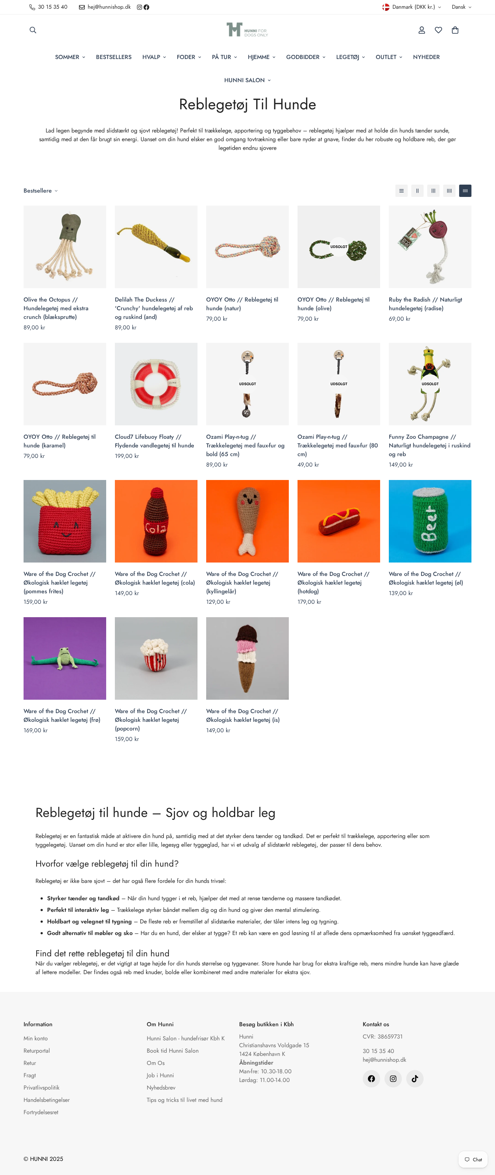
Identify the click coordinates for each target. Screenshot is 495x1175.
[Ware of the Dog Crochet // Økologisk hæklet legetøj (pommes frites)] (65, 521)
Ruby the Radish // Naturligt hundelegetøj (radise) (425, 303)
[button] (455, 30)
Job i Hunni (160, 1075)
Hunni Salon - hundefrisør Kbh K (186, 1038)
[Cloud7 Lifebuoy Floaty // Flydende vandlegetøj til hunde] (156, 384)
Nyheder (426, 57)
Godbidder (303, 57)
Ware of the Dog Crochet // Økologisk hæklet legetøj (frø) (62, 715)
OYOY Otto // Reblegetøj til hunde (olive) (334, 303)
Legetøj (347, 57)
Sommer (67, 57)
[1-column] (401, 191)
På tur (221, 57)
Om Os (156, 1063)
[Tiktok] (415, 1078)
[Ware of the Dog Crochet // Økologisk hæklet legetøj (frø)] (65, 658)
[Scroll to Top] (481, 1135)
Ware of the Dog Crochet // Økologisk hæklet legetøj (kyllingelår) (242, 582)
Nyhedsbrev (161, 1087)
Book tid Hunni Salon (173, 1050)
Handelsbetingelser (47, 1100)
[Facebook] (146, 7)
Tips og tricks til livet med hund (184, 1100)
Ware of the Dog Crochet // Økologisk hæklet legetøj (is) (243, 715)
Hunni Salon (244, 80)
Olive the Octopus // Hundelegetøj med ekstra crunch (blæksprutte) (56, 308)
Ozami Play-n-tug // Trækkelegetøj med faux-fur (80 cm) (338, 445)
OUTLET (386, 57)
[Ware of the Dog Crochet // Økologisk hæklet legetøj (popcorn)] (156, 658)
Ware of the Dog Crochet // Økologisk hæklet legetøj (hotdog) (334, 582)
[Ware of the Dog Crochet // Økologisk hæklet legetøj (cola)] (156, 521)
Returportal (37, 1050)
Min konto (36, 1038)
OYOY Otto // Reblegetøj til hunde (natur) (242, 303)
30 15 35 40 (378, 1051)
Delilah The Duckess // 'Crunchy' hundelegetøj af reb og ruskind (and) (154, 308)
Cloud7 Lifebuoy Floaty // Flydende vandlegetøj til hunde (154, 441)
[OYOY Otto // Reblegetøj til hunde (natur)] (247, 247)
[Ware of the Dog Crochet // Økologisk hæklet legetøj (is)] (247, 658)
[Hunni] (247, 30)
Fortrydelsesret (41, 1112)
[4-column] (449, 191)
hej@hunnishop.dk (384, 1060)
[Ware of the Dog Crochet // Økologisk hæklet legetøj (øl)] (430, 521)
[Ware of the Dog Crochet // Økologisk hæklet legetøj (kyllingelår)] (247, 521)
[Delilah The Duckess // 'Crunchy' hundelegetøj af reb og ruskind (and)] (156, 247)
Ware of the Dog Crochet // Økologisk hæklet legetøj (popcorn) (151, 720)
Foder (186, 57)
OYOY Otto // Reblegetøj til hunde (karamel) (60, 441)
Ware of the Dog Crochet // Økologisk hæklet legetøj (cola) (155, 578)
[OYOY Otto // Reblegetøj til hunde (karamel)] (65, 384)
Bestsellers (114, 57)
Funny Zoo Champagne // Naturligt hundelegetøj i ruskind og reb (429, 445)
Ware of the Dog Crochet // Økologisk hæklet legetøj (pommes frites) (60, 582)
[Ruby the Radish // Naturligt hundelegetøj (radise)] (430, 247)
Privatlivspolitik (41, 1087)
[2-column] (417, 191)
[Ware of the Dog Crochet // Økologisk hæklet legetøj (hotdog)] (339, 521)
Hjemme (259, 57)
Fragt (30, 1075)
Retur (30, 1063)
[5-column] (465, 191)
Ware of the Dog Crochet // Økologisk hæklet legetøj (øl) (426, 578)
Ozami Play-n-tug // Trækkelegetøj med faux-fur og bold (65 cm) (245, 445)
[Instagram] (139, 7)
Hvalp (151, 57)
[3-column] (433, 191)
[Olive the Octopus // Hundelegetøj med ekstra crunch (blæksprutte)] (65, 247)
